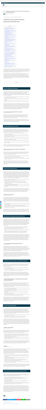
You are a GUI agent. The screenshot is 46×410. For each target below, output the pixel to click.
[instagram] (42, 2)
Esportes (6, 42)
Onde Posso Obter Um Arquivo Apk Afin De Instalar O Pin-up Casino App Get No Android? (10, 47)
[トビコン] (3, 5)
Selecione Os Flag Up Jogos (8, 33)
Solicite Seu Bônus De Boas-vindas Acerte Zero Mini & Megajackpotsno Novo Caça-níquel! (10, 64)
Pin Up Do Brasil (7, 62)
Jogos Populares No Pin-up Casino (9, 48)
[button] (42, 5)
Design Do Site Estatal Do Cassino (9, 32)
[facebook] (41, 2)
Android (6, 61)
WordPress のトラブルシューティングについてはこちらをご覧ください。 (11, 403)
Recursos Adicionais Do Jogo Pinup (9, 27)
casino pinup (9, 95)
